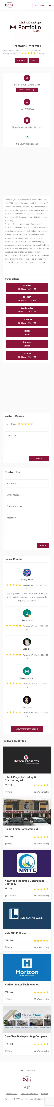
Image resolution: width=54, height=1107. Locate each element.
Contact (44, 1094)
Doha (9, 792)
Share (34, 61)
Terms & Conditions (29, 1094)
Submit (39, 458)
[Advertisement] (27, 387)
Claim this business (29, 144)
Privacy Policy (12, 1094)
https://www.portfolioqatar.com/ (27, 127)
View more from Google (27, 729)
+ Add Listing (38, 5)
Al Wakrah (11, 896)
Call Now (21, 61)
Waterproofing (43, 792)
